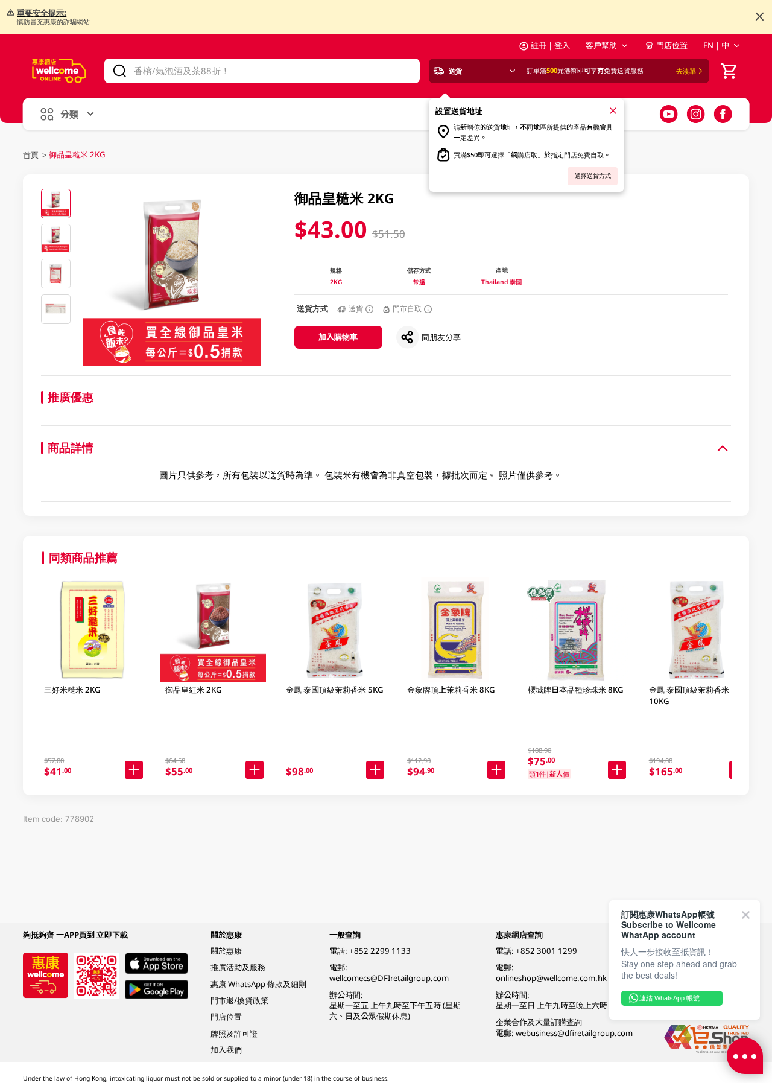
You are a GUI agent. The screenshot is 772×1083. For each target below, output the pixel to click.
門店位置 (672, 45)
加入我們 (226, 1049)
